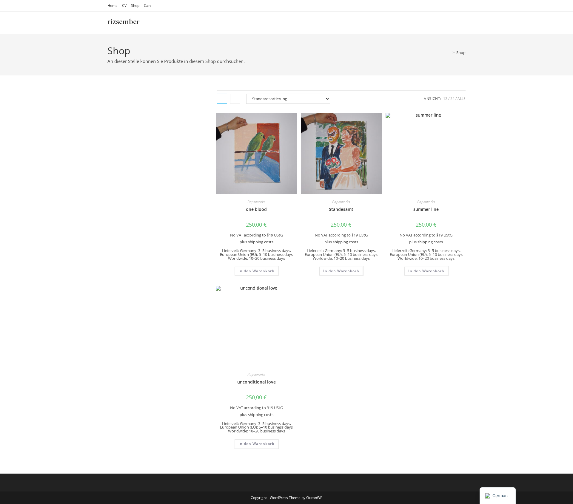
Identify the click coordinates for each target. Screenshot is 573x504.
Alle (462, 98)
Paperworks (256, 201)
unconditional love (256, 382)
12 (445, 98)
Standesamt (341, 209)
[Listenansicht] (235, 99)
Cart (147, 5)
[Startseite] (449, 52)
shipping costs (260, 242)
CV (124, 5)
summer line (426, 209)
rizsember (123, 22)
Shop (135, 5)
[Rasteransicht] (222, 99)
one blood (256, 209)
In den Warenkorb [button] (256, 270)
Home (112, 5)
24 (452, 98)
